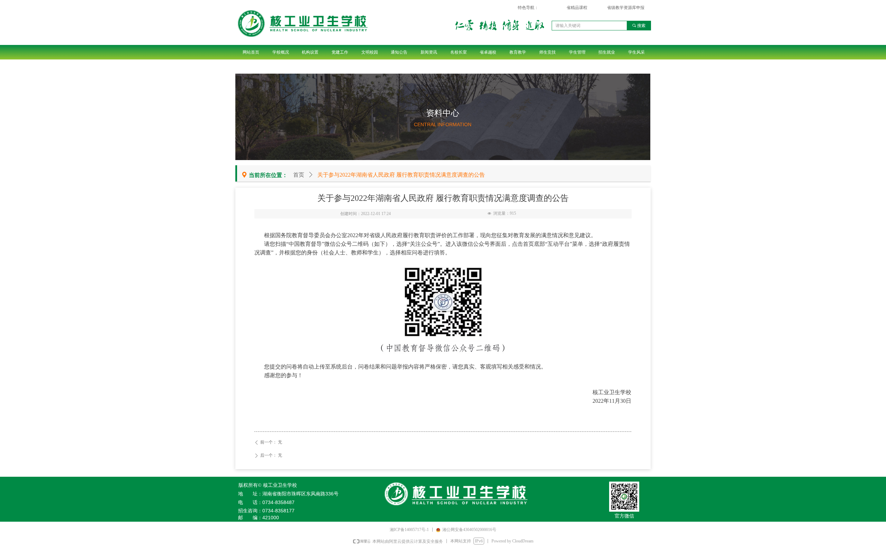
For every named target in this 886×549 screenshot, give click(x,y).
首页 (298, 175)
